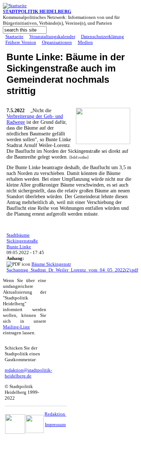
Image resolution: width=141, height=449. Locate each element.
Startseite (14, 36)
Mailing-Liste (16, 327)
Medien (85, 42)
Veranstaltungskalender (52, 36)
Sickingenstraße (22, 241)
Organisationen (57, 42)
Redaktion (55, 414)
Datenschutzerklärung (102, 36)
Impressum (55, 424)
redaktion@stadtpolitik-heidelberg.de (28, 373)
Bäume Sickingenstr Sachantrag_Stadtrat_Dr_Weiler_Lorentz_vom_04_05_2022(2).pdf (72, 267)
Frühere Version (20, 42)
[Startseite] (15, 5)
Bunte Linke (19, 246)
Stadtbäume (18, 235)
